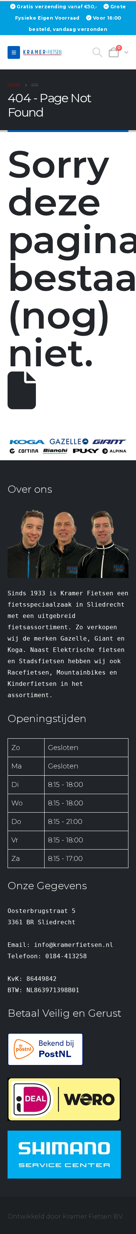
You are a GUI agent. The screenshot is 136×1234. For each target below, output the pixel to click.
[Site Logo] (43, 52)
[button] (14, 52)
